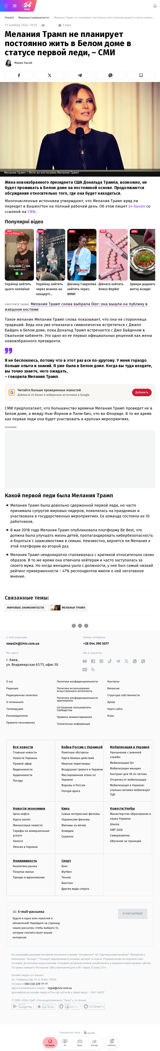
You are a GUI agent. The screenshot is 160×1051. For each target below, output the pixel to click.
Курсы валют (22, 819)
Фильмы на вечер (73, 825)
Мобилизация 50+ (122, 762)
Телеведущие (14, 709)
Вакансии (113, 688)
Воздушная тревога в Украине (82, 769)
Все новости (23, 747)
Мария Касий (23, 62)
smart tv (69, 1006)
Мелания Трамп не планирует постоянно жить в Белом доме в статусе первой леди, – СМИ (104, 17)
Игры (110, 716)
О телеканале (15, 702)
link (84, 661)
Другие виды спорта (75, 888)
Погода (18, 780)
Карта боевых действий (77, 758)
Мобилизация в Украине (130, 747)
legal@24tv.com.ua (60, 988)
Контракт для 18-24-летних (128, 774)
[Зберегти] (141, 75)
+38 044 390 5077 (96, 644)
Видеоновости (23, 769)
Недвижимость (25, 861)
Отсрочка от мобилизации (128, 779)
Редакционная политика (22, 695)
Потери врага (70, 791)
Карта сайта (114, 709)
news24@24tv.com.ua (22, 644)
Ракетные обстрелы (75, 752)
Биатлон (67, 883)
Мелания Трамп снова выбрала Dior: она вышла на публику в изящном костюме (76, 307)
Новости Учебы (122, 808)
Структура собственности (123, 695)
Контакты (113, 681)
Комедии (67, 831)
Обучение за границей (125, 841)
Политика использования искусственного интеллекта (74, 690)
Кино (65, 808)
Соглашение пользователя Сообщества (74, 709)
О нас (9, 681)
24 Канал (136, 206)
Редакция (12, 688)
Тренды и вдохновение (29, 877)
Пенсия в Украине (25, 846)
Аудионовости (22, 775)
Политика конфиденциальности (77, 681)
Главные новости (25, 752)
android (22, 1006)
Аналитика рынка (25, 866)
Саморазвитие (120, 835)
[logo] (27, 6)
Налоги (18, 841)
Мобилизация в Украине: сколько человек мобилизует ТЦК (130, 789)
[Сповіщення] (155, 5)
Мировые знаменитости (34, 17)
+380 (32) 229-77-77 (35, 983)
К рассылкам (132, 913)
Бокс (64, 866)
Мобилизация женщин (125, 768)
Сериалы (67, 836)
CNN (31, 211)
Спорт (66, 861)
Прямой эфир (22, 763)
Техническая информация (73, 724)
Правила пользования (20, 722)
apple (46, 1006)
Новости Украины (25, 758)
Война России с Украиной (81, 747)
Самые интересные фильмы (80, 814)
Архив (111, 702)
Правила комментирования (74, 717)
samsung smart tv (93, 1006)
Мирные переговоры (75, 763)
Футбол (66, 872)
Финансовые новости (27, 825)
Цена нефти (21, 814)
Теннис (66, 877)
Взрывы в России (73, 785)
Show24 (10, 17)
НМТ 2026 (116, 830)
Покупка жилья (23, 872)
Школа (114, 824)
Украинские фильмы (75, 819)
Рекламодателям (17, 716)
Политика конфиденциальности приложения (77, 699)
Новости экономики (29, 808)
